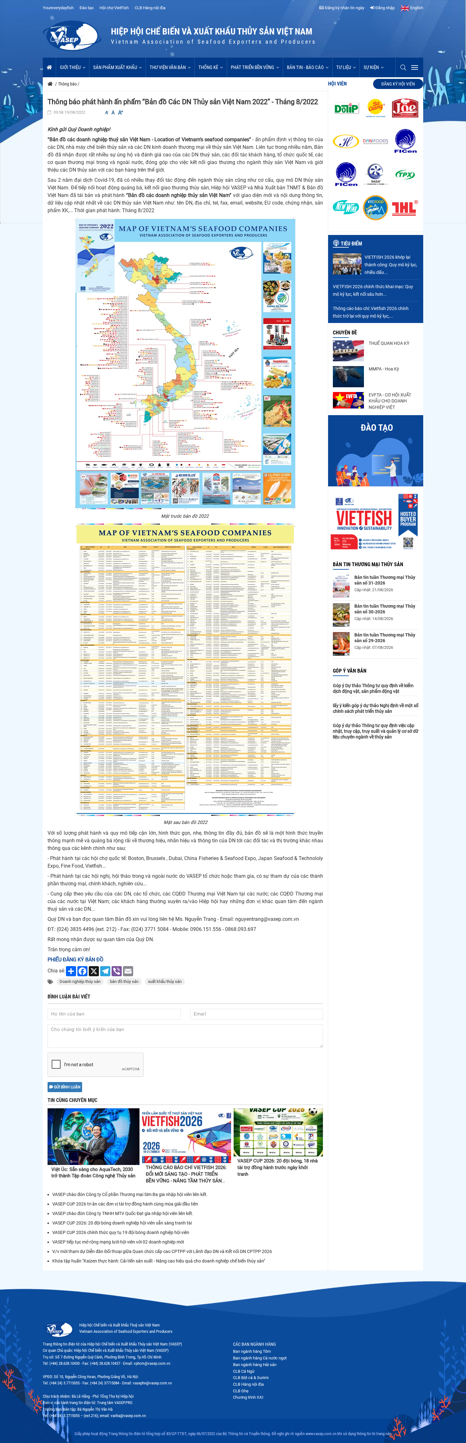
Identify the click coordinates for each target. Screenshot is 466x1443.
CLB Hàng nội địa (150, 7)
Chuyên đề (345, 333)
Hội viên (337, 84)
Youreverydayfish (58, 7)
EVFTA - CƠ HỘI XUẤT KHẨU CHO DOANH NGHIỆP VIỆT (390, 401)
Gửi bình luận (67, 1087)
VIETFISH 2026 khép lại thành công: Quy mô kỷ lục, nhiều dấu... (391, 265)
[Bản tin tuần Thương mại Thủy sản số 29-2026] (341, 644)
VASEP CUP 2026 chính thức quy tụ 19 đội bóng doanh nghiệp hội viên (120, 1232)
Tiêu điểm (351, 244)
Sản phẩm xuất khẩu (115, 67)
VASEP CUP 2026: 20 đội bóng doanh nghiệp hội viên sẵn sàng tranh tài (122, 1222)
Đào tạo (87, 7)
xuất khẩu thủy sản (165, 981)
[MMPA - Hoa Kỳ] (348, 376)
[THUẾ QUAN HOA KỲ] (348, 350)
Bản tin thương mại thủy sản (368, 564)
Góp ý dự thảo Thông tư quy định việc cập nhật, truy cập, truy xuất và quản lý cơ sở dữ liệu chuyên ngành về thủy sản (375, 731)
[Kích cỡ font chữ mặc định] (113, 112)
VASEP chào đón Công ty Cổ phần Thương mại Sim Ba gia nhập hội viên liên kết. (130, 1194)
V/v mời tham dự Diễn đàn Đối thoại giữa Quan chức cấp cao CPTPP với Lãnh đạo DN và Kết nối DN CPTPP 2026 (162, 1251)
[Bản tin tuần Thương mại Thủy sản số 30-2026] (341, 615)
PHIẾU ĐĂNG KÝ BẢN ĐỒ (75, 960)
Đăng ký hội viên (398, 83)
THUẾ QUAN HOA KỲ (389, 343)
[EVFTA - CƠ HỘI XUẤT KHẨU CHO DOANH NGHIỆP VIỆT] (348, 400)
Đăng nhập (384, 7)
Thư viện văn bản (168, 67)
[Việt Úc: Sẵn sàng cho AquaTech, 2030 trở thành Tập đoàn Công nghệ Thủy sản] (93, 1136)
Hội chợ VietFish (114, 7)
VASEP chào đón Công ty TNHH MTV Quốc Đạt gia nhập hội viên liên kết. (122, 1213)
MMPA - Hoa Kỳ (384, 368)
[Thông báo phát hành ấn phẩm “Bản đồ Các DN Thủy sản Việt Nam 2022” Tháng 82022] (185, 363)
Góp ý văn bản (349, 671)
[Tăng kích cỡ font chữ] (120, 112)
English (416, 7)
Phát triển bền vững (252, 67)
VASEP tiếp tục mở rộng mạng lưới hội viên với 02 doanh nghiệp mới (118, 1241)
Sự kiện (371, 67)
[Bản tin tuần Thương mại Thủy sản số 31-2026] (341, 586)
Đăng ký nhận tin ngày (344, 7)
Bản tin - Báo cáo (305, 67)
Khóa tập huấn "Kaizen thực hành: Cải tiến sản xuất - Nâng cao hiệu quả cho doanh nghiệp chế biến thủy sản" (158, 1260)
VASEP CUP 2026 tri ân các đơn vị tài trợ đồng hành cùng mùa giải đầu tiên (125, 1203)
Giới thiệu (70, 67)
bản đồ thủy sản (124, 981)
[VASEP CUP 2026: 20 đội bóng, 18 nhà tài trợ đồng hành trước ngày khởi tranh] (278, 1132)
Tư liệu (343, 67)
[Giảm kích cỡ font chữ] (106, 113)
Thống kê (208, 67)
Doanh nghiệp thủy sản (80, 981)
